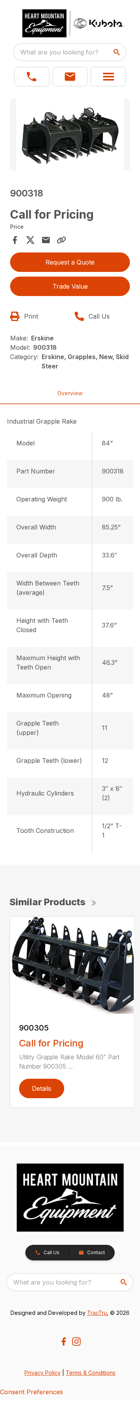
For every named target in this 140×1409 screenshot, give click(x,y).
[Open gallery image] (70, 135)
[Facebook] (63, 1341)
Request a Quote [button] (70, 262)
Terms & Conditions (91, 1372)
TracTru (97, 1312)
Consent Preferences (31, 1392)
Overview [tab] (70, 393)
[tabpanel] (70, 136)
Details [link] (41, 1088)
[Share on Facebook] (14, 240)
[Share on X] (30, 240)
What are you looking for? (59, 52)
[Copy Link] (61, 240)
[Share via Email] (46, 240)
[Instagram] (76, 1341)
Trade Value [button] (70, 286)
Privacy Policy (42, 1372)
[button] (31, 76)
